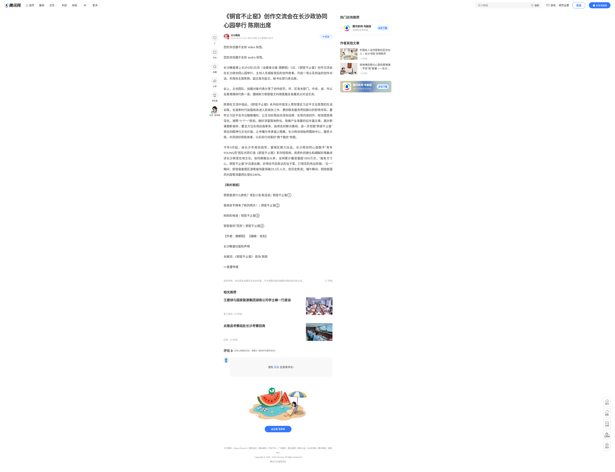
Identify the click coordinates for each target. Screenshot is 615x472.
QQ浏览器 (312, 448)
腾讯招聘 (292, 448)
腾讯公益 (301, 448)
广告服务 (282, 448)
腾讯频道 (322, 448)
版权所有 (282, 461)
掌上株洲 (228, 314)
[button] (383, 28)
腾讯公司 (274, 461)
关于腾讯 (228, 448)
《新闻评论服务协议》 (266, 350)
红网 (226, 340)
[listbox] (278, 315)
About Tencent (240, 448)
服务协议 (253, 448)
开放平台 (272, 448)
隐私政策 (262, 448)
